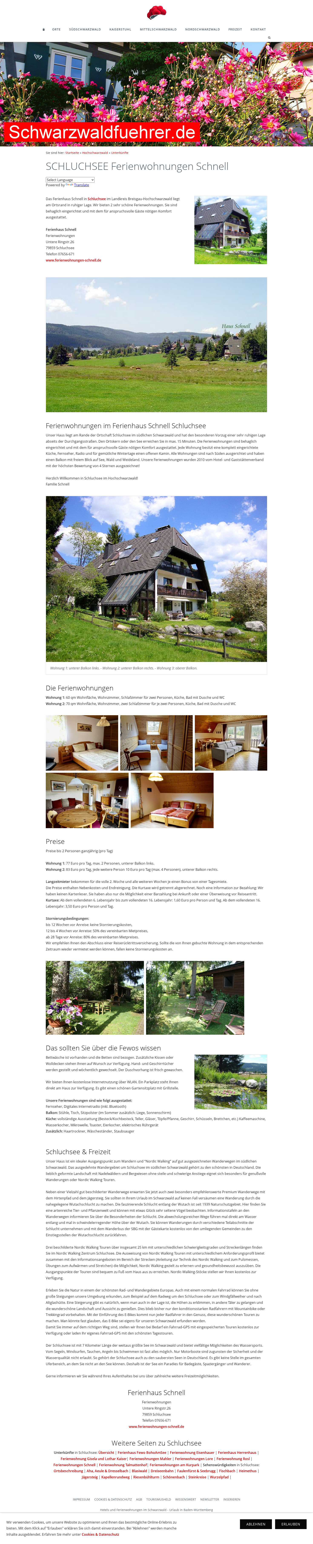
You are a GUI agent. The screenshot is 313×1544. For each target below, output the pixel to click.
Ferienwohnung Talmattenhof (123, 1465)
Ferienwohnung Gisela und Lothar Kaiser (94, 1458)
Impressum (81, 1499)
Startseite (72, 153)
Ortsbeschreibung (68, 1471)
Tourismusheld (158, 1499)
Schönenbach (174, 1477)
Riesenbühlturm (146, 1477)
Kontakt (258, 29)
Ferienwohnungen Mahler (150, 1458)
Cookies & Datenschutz (113, 1499)
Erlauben (290, 1524)
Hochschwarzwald (95, 153)
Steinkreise (197, 1477)
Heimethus (248, 1471)
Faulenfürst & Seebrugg (196, 1471)
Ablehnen (256, 1524)
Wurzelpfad (219, 1477)
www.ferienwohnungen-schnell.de (73, 260)
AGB (139, 1499)
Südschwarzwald (85, 29)
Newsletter (209, 1499)
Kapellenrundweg (115, 1477)
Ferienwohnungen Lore (194, 1458)
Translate (81, 185)
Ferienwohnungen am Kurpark (174, 1465)
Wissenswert (185, 1499)
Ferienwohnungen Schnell (74, 1465)
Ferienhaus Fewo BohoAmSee (142, 1452)
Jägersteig (90, 1477)
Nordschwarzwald (202, 29)
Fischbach (227, 1471)
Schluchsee (97, 198)
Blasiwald (139, 1471)
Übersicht (106, 1452)
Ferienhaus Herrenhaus (237, 1452)
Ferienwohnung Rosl (233, 1458)
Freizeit (235, 29)
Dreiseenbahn (162, 1471)
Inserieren (231, 1499)
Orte (56, 29)
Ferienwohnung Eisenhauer (192, 1452)
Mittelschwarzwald (158, 29)
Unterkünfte (119, 153)
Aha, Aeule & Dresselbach (107, 1471)
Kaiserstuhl (120, 29)
